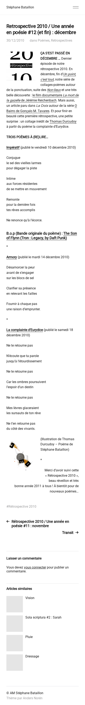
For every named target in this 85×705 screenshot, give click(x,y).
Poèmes (44, 40)
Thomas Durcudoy (63, 121)
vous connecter (35, 567)
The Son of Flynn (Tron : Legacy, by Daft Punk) (41, 235)
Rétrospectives (61, 40)
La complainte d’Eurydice (24, 330)
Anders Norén (32, 698)
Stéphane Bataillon (20, 7)
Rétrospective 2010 (22, 506)
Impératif (13, 147)
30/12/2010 (15, 40)
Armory (11, 257)
